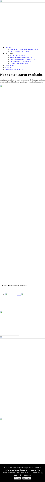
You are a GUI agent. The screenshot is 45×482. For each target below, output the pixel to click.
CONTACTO (9, 65)
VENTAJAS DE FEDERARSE (21, 57)
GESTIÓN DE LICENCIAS (20, 51)
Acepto (17, 478)
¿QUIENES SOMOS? (18, 55)
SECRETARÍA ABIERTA (19, 63)
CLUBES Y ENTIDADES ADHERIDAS (25, 49)
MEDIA (8, 67)
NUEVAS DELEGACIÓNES (20, 61)
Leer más (26, 478)
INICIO (7, 47)
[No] (42, 473)
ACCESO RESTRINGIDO (14, 69)
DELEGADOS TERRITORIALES (22, 59)
